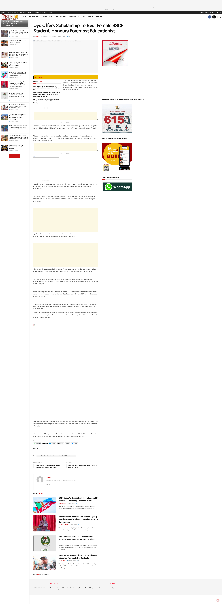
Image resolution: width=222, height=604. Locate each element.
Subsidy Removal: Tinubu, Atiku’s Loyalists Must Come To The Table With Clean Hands (18, 64)
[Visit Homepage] (9, 17)
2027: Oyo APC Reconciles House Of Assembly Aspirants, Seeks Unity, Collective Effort (18, 73)
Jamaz (37, 36)
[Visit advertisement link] (65, 371)
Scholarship (72, 455)
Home (24, 17)
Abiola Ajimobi (41, 455)
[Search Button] (220, 17)
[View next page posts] (49, 108)
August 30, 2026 (71, 503)
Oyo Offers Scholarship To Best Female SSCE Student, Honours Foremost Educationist (13, 21)
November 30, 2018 (46, 36)
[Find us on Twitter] (214, 17)
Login (219, 12)
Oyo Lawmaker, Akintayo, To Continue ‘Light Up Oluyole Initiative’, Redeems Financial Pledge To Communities (46, 94)
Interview (99, 17)
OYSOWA (64, 455)
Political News (34, 17)
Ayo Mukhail (63, 542)
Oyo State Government (53, 455)
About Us (16, 12)
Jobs (83, 17)
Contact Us (10, 12)
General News (47, 17)
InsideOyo (3, 12)
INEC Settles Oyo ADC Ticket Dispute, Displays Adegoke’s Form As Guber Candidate (18, 106)
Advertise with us (39, 12)
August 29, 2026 (72, 542)
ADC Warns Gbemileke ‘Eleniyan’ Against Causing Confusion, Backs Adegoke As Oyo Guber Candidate (18, 137)
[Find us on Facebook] (210, 17)
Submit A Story (30, 12)
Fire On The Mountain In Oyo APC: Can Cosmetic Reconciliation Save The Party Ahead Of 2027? (18, 54)
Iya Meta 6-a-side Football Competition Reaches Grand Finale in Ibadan (18, 147)
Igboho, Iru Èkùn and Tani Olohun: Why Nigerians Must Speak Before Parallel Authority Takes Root (18, 32)
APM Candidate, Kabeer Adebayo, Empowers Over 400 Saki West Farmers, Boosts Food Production (18, 127)
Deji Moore (63, 503)
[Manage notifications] (218, 600)
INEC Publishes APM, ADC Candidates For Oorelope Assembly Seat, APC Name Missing (46, 101)
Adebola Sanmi (64, 524)
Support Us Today (48, 12)
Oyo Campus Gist (74, 17)
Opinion (90, 17)
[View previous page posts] (45, 108)
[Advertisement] (110, 4)
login (38, 574)
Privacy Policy (22, 12)
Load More (15, 156)
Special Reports (60, 17)
